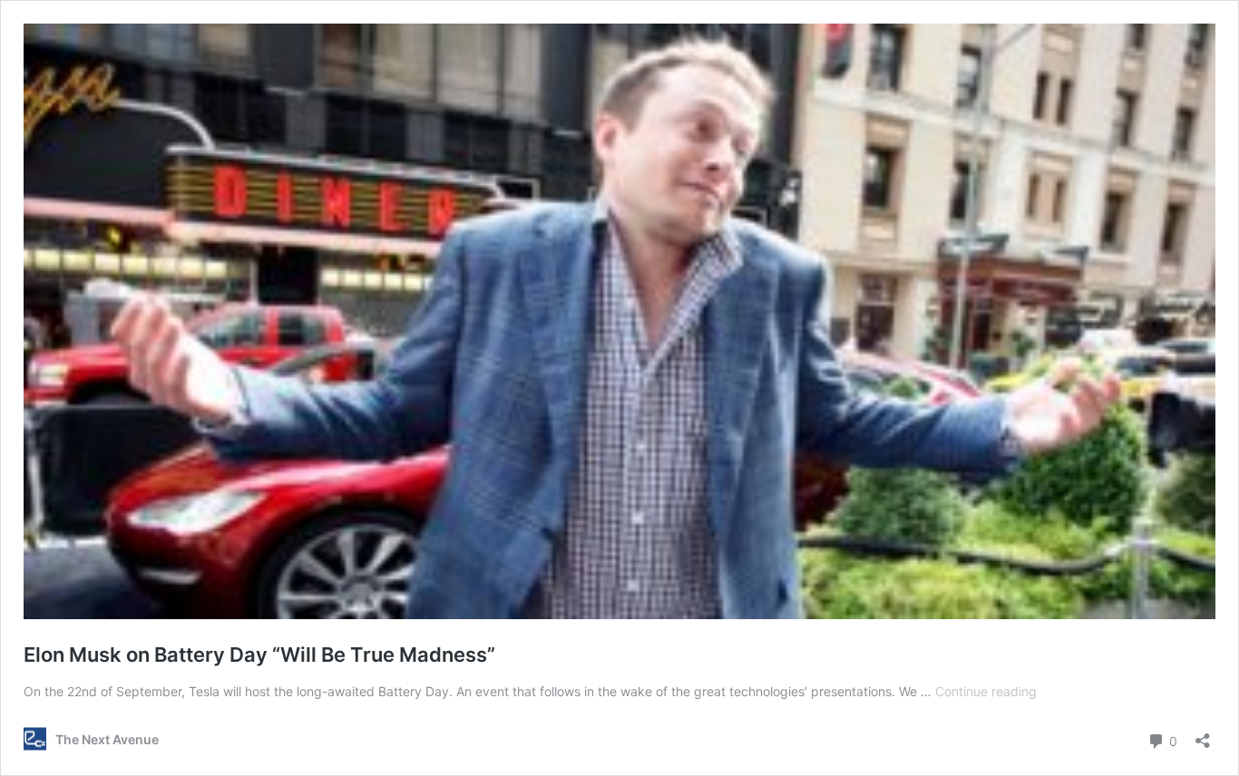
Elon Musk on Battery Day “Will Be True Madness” (259, 654)
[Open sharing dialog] (1202, 735)
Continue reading (986, 691)
